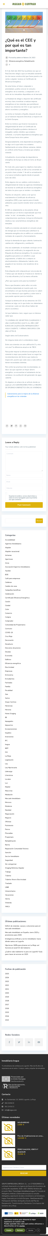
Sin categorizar (11, 864)
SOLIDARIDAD (23, 1122)
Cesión (7, 602)
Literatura (9, 775)
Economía (8, 656)
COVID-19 (9, 632)
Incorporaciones (11, 729)
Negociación (9, 814)
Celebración (9, 594)
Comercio (8, 613)
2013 (7, 1020)
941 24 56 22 (9, 1103)
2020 (7, 993)
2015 (7, 1012)
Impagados (9, 721)
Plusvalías (9, 833)
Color (7, 609)
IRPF (6, 748)
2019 (7, 997)
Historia (8, 710)
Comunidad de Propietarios (15, 625)
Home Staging (10, 713)
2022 (7, 985)
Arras (7, 563)
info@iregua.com (11, 1110)
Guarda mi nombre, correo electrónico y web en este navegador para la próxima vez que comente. (23, 498)
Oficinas (8, 822)
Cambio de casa (11, 586)
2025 (7, 974)
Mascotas (8, 791)
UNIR (7, 887)
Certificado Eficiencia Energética (17, 598)
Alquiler (8, 547)
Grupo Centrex (10, 702)
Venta (7, 899)
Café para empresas (12, 578)
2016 (7, 1008)
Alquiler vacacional (12, 551)
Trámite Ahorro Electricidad (15, 879)
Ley (6, 764)
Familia (7, 686)
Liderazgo (8, 771)
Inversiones (9, 737)
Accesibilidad (10, 540)
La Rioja (8, 756)
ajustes (22, 1226)
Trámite (8, 876)
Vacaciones (9, 895)
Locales (8, 779)
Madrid (7, 787)
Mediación (9, 795)
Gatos (7, 698)
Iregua (7, 744)
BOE (6, 574)
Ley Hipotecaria (11, 767)
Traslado (8, 883)
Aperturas (9, 559)
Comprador (9, 621)
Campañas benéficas (13, 590)
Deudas (8, 652)
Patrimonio (9, 825)
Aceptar (8, 1230)
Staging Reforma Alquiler (14, 868)
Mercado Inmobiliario (12, 798)
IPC (6, 740)
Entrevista (9, 675)
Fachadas (8, 683)
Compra (8, 617)
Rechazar (20, 1230)
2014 (7, 1016)
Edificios (8, 659)
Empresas (8, 671)
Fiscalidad (8, 690)
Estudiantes (9, 679)
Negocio (8, 818)
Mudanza (8, 806)
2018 (7, 1001)
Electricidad (9, 667)
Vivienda (8, 903)
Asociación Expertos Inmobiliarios (17, 567)
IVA (6, 752)
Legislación (9, 760)
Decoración (9, 640)
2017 (7, 1004)
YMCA (7, 906)
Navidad (8, 810)
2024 (7, 977)
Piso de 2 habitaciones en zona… (30, 1136)
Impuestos (9, 725)
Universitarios (10, 891)
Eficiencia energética (16, 61)
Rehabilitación (29, 61)
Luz (6, 783)
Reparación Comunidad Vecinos (17, 849)
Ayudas (8, 571)
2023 (7, 981)
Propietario (9, 837)
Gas (6, 694)
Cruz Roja (8, 636)
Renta (7, 845)
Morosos (8, 802)
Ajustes (30, 1230)
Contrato (8, 629)
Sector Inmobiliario (12, 856)
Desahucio (9, 644)
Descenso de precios (13, 648)
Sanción (8, 852)
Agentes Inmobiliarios (13, 544)
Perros (7, 829)
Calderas (8, 582)
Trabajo (8, 872)
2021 (7, 989)
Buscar (39, 521)
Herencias (9, 706)
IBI (6, 717)
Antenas (8, 555)
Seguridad (9, 860)
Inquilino (8, 733)
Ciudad (7, 605)
